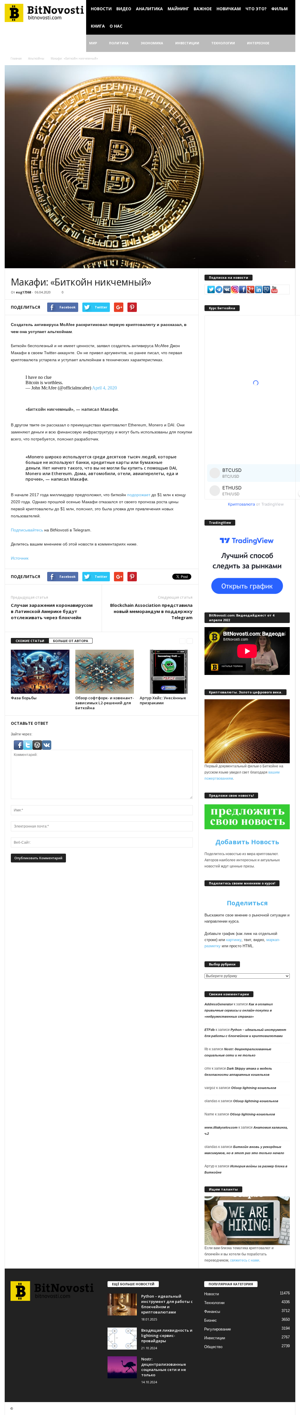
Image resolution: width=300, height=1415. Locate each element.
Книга (98, 26)
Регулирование (217, 1329)
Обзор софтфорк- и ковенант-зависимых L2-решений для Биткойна (104, 702)
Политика (119, 43)
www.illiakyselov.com (221, 1127)
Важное (203, 8)
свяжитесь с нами (244, 1260)
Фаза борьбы (24, 697)
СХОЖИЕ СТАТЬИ (30, 641)
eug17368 (23, 292)
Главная (16, 58)
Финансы (212, 1311)
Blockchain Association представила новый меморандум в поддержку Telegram (151, 611)
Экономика (152, 43)
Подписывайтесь (27, 530)
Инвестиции (187, 43)
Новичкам (229, 8)
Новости (101, 8)
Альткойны (36, 58)
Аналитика (149, 8)
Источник (19, 558)
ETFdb (209, 1029)
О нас (116, 26)
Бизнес (210, 1320)
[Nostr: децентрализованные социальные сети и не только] (122, 1367)
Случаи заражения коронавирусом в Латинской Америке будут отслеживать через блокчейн (52, 611)
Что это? (256, 8)
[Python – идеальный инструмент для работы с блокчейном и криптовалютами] (122, 1305)
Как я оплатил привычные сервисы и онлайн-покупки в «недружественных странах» (238, 1010)
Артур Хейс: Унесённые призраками (163, 700)
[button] (286, 43)
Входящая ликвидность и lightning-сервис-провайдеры (166, 1335)
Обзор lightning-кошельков (253, 1088)
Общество (213, 1347)
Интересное (258, 43)
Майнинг (178, 8)
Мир (93, 43)
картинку (233, 940)
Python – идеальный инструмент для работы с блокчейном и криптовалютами (167, 1304)
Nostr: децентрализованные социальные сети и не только (163, 1366)
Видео (123, 8)
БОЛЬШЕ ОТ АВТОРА (70, 641)
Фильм (279, 8)
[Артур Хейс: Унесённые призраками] (169, 672)
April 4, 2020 (104, 387)
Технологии (223, 43)
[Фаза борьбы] (40, 672)
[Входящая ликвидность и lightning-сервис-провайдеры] (122, 1339)
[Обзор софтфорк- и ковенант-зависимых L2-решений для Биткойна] (104, 672)
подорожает (138, 494)
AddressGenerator (218, 1004)
